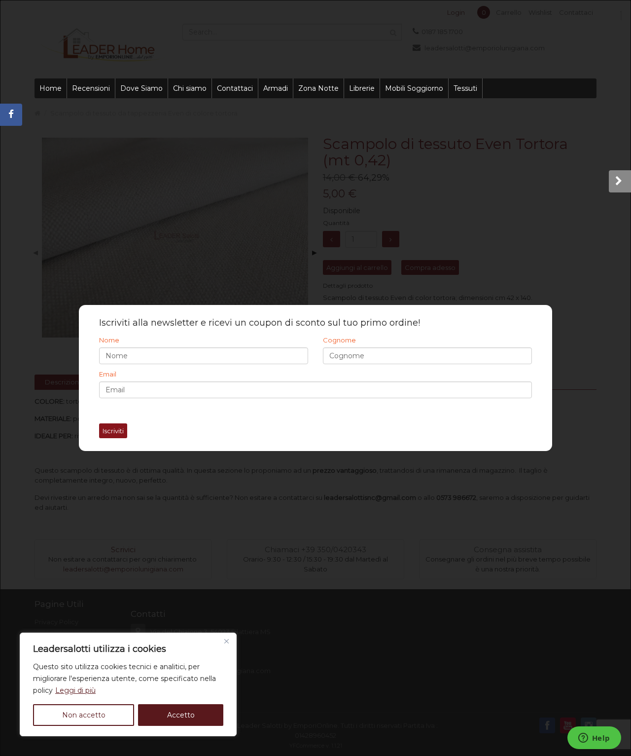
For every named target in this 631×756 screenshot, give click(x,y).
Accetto (181, 715)
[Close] (226, 641)
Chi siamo (190, 88)
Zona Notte (318, 88)
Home (50, 88)
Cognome (339, 340)
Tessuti (465, 88)
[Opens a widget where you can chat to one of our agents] (594, 738)
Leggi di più (75, 690)
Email (107, 374)
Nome (109, 340)
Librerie (362, 88)
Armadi (275, 88)
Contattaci (235, 88)
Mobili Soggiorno (414, 88)
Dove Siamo (141, 88)
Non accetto (83, 715)
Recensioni (91, 88)
